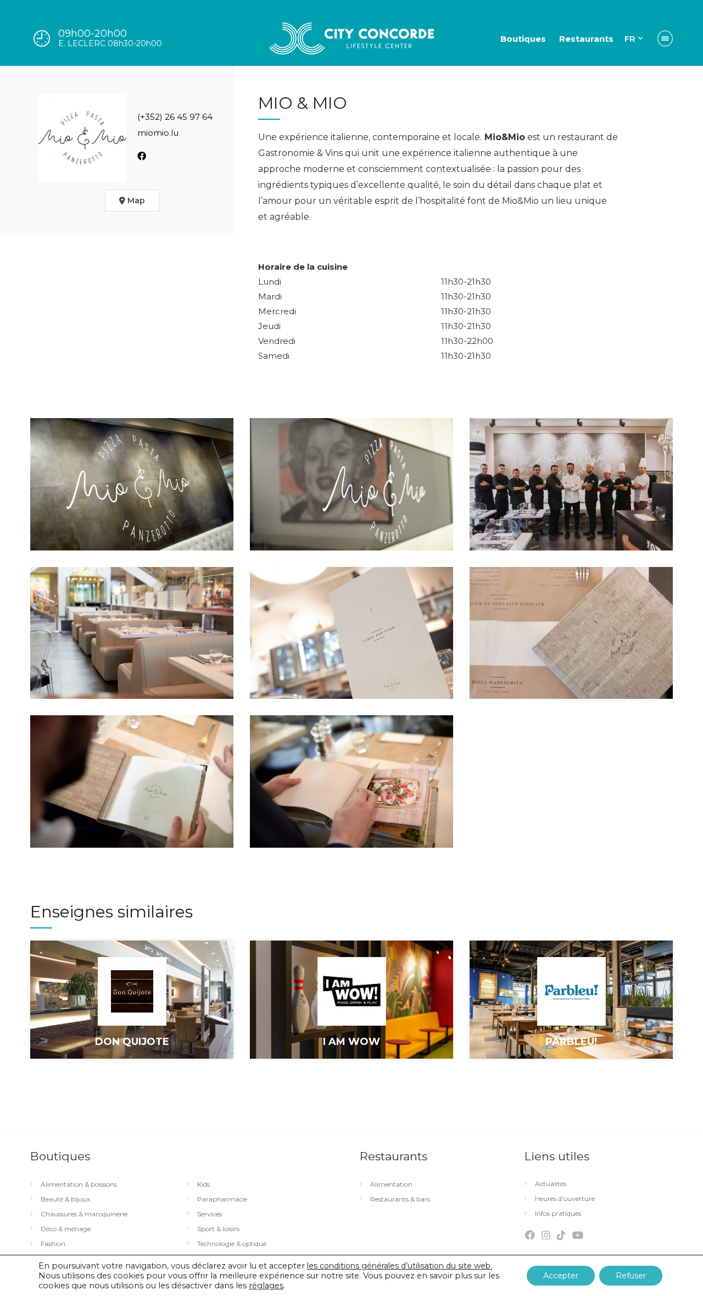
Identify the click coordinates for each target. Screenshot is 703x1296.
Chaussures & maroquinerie (84, 1214)
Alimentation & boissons (79, 1184)
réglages (266, 1286)
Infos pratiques (558, 1213)
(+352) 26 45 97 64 (175, 117)
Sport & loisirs (218, 1229)
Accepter (560, 1276)
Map (135, 200)
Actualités (550, 1184)
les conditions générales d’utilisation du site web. (399, 1266)
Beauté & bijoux (65, 1199)
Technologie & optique (231, 1244)
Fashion (53, 1244)
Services (209, 1214)
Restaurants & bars (400, 1199)
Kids (203, 1184)
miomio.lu (157, 132)
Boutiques (523, 39)
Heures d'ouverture (565, 1199)
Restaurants (586, 39)
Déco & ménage (66, 1229)
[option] (132, 1008)
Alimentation (391, 1184)
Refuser (631, 1276)
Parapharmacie (222, 1199)
